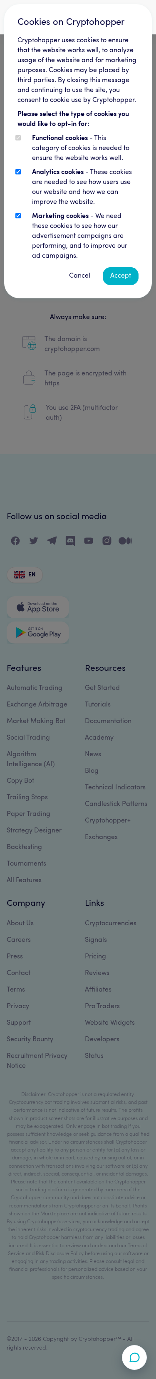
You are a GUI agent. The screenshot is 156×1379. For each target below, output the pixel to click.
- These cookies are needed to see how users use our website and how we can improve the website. (82, 187)
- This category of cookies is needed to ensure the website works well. (80, 148)
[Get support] (134, 1357)
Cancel (79, 276)
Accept (120, 276)
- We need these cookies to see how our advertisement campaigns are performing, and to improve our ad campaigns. (79, 236)
